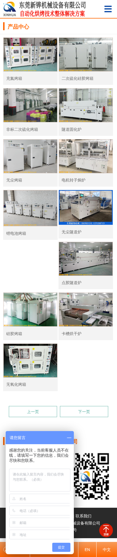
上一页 (33, 411)
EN (87, 549)
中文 (107, 549)
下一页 (84, 411)
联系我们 (83, 516)
